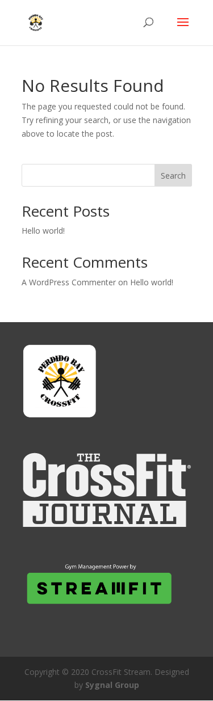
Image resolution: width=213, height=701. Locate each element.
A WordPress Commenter (69, 282)
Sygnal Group (112, 684)
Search (173, 175)
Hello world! (43, 230)
